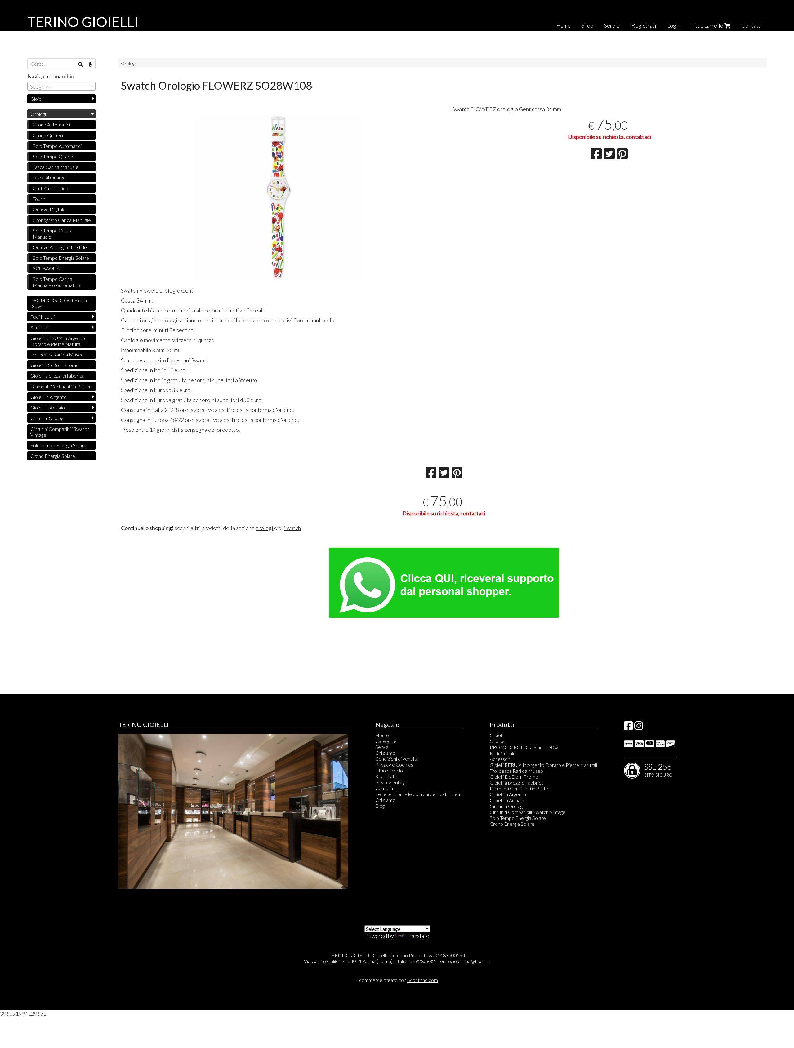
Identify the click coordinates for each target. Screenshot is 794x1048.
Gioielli (37, 99)
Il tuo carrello (707, 25)
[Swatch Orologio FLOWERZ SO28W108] (278, 197)
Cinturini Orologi (47, 418)
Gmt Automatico (50, 188)
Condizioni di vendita (396, 759)
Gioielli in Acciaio (47, 407)
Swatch (292, 527)
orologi (264, 527)
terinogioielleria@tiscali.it (464, 961)
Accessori (40, 327)
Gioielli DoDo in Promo (54, 365)
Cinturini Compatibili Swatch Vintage (59, 432)
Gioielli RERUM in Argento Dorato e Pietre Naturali (57, 341)
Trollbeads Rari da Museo (57, 354)
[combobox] (61, 86)
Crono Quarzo (48, 135)
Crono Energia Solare (52, 456)
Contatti (751, 25)
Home (563, 25)
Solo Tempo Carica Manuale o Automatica (56, 282)
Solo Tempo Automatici (57, 146)
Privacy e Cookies (394, 764)
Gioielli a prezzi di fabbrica (57, 375)
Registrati (643, 25)
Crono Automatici (51, 124)
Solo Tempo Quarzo (53, 156)
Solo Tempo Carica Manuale (52, 233)
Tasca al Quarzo (49, 177)
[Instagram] (638, 727)
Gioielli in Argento (48, 397)
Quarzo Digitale (49, 209)
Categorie (385, 741)
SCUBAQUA (46, 268)
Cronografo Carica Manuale (62, 220)
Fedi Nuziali (42, 317)
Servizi (612, 25)
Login (673, 25)
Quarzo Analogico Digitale (60, 247)
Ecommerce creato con (397, 980)
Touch (39, 199)
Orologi (128, 63)
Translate (417, 935)
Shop (587, 25)
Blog (380, 806)
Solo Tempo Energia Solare (61, 258)
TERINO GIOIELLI (82, 21)
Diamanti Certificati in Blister (60, 386)
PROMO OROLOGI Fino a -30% (58, 303)
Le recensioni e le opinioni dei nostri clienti (419, 794)
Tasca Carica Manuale (55, 167)
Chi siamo (385, 753)
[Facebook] (628, 727)
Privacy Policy (390, 782)
